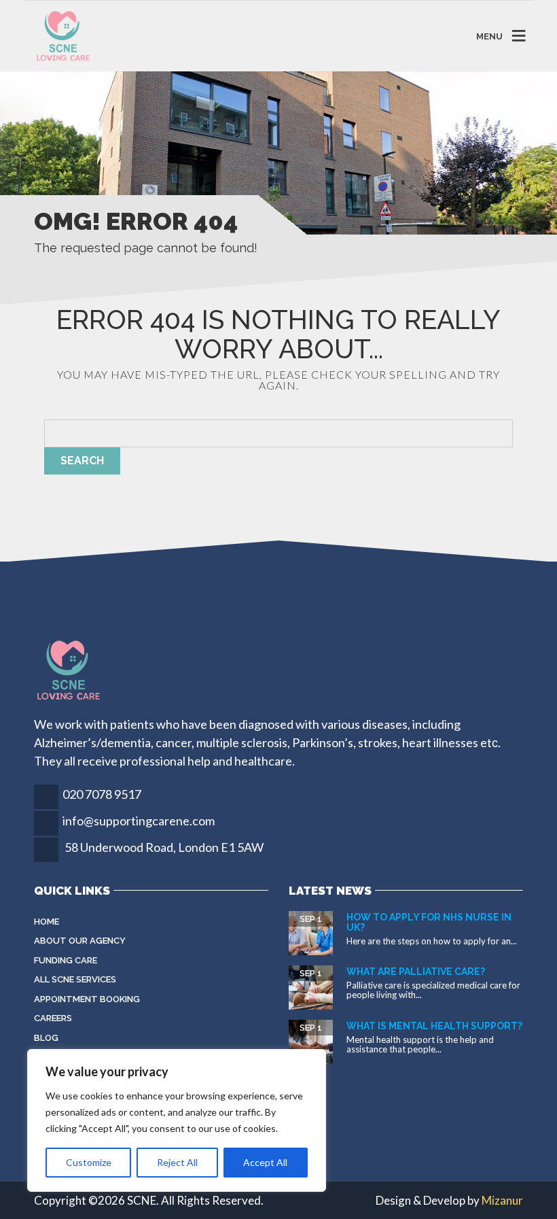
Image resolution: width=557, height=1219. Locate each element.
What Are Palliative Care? (415, 971)
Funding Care (65, 960)
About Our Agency (80, 940)
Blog (46, 1038)
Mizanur (502, 1200)
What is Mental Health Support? (434, 1025)
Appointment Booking (87, 999)
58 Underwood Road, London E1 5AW (164, 847)
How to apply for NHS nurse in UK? (428, 922)
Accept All (265, 1162)
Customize (88, 1162)
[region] (176, 1120)
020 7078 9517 (101, 794)
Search (82, 460)
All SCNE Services (75, 979)
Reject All (177, 1162)
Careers (53, 1018)
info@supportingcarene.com (138, 820)
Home (46, 921)
